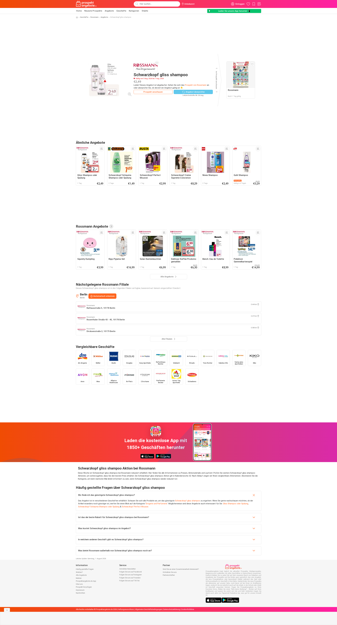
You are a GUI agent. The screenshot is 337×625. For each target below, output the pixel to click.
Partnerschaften (169, 575)
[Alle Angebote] (111, 226)
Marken (79, 578)
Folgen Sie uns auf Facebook (130, 572)
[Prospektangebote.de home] (86, 4)
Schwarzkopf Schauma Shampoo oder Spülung (98, 506)
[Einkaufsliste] (259, 4)
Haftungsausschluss (126, 609)
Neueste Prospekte (93, 11)
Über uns (79, 584)
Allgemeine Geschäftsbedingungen (148, 609)
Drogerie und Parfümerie (156, 503)
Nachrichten (80, 593)
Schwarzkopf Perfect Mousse (135, 506)
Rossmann (94, 17)
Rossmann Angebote (92, 226)
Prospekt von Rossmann (195, 85)
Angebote (109, 11)
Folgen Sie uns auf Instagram (130, 575)
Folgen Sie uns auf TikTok (129, 581)
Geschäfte (121, 11)
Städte (145, 11)
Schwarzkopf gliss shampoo (187, 500)
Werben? (79, 572)
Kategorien (134, 11)
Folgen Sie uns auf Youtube (129, 578)
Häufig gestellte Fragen (85, 569)
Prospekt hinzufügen (84, 587)
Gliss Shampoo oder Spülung (235, 503)
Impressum (80, 590)
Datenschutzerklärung (171, 609)
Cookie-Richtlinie (187, 609)
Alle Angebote (81, 575)
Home (79, 11)
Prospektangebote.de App (86, 581)
